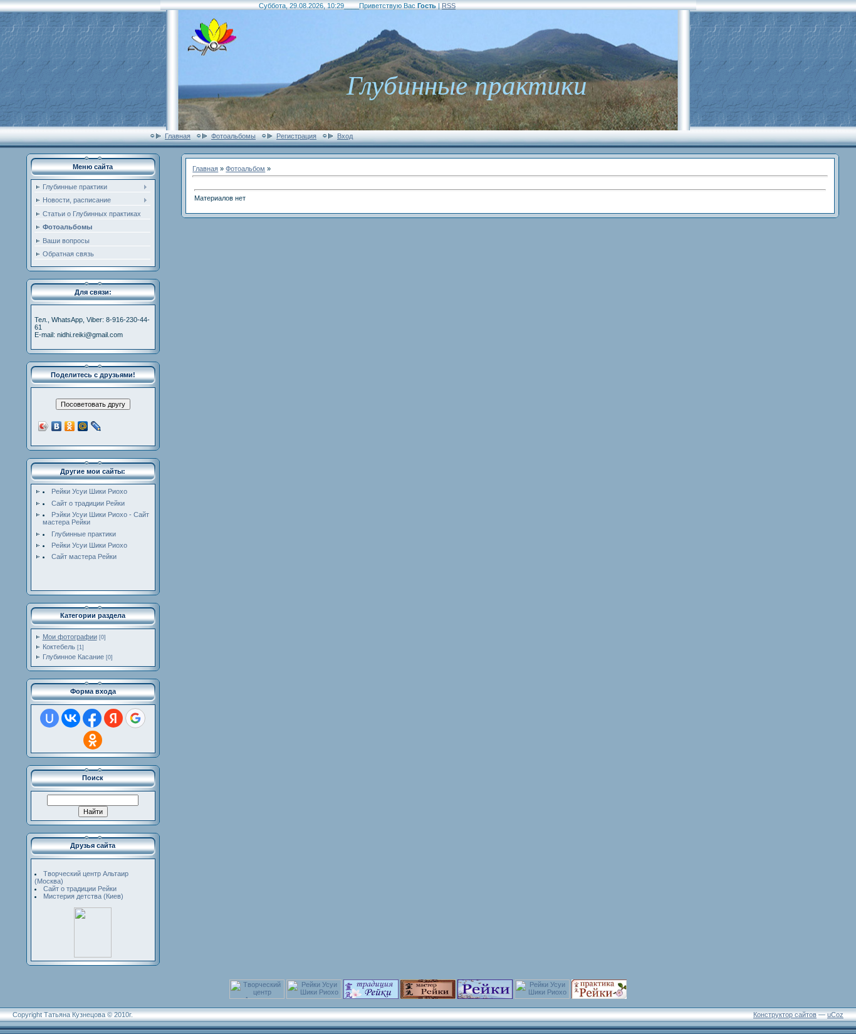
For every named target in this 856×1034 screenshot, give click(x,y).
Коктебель (59, 646)
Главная (178, 136)
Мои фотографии (70, 636)
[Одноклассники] (69, 426)
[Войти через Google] (135, 718)
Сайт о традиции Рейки (88, 503)
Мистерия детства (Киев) (83, 896)
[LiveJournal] (96, 426)
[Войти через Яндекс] (113, 718)
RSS (449, 5)
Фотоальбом (245, 168)
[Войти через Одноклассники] (92, 740)
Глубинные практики (83, 534)
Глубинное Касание (73, 657)
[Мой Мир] (83, 426)
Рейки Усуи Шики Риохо (89, 491)
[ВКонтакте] (56, 426)
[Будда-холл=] (93, 955)
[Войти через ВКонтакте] (70, 718)
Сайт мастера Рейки (84, 556)
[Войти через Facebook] (92, 718)
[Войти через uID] (49, 718)
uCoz (835, 1014)
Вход (345, 136)
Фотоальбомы (233, 136)
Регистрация (296, 136)
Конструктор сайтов (785, 1014)
